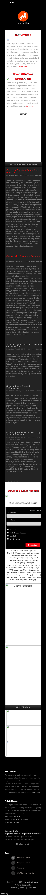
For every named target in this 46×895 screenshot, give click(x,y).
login (34, 888)
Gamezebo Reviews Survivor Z (23, 257)
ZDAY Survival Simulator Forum (17, 819)
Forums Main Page (13, 816)
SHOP (23, 113)
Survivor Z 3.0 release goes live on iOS (19, 837)
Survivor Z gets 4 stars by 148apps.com (19, 387)
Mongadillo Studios (31, 882)
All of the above (15, 539)
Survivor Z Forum (12, 822)
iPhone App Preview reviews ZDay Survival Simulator (23, 434)
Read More (23, 67)
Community (4, 894)
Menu (12, 3)
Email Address (23, 512)
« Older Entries (13, 481)
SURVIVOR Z (23, 34)
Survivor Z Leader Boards (23, 490)
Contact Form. (36, 792)
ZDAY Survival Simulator (18, 533)
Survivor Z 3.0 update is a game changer (19, 840)
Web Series (13, 536)
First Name (11, 520)
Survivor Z (13, 530)
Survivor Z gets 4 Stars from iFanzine (22, 171)
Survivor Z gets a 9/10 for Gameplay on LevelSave (24, 346)
